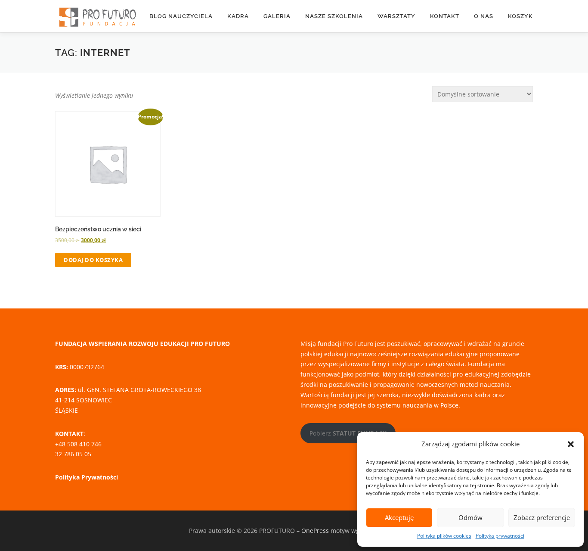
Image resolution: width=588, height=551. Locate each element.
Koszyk (520, 16)
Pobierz (348, 433)
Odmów (470, 517)
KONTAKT (444, 16)
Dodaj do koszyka (93, 260)
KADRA (238, 16)
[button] (570, 444)
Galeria (277, 16)
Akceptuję (399, 517)
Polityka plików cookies (444, 535)
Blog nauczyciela (181, 16)
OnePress (315, 530)
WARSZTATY (396, 16)
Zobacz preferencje (542, 517)
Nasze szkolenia (334, 16)
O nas (483, 16)
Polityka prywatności (500, 535)
